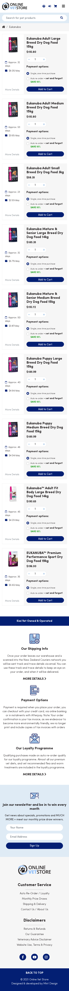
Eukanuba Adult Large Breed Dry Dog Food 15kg (43, 42)
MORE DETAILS (33, 678)
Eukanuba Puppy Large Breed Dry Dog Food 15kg (44, 362)
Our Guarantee (34, 934)
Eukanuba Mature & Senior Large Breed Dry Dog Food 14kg (44, 233)
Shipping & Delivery (34, 904)
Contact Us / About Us (34, 909)
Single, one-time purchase (42, 74)
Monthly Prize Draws (34, 899)
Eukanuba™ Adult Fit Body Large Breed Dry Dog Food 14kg (43, 492)
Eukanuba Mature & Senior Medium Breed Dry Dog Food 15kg (43, 298)
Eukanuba (15, 27)
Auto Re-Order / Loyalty (34, 893)
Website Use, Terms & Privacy (34, 945)
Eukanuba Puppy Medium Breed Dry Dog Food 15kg (44, 427)
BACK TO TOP (34, 973)
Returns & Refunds (35, 929)
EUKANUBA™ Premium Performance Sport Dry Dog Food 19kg (44, 557)
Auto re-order (46, 80)
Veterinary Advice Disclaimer (35, 939)
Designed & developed (25, 983)
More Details (12, 90)
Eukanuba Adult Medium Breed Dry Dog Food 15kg (45, 107)
